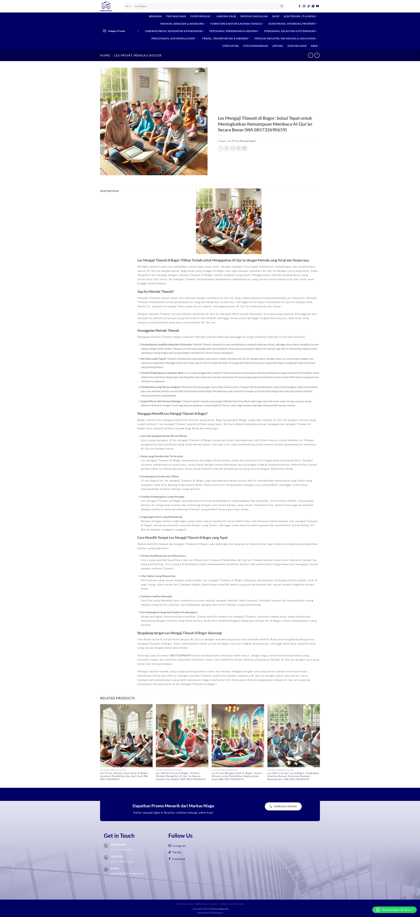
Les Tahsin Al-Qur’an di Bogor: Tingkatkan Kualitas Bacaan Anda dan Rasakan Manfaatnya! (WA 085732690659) (293, 776)
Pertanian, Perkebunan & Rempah (233, 31)
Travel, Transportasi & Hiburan (225, 38)
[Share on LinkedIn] (244, 148)
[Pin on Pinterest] (238, 148)
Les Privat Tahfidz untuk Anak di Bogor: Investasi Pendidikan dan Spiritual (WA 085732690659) (124, 776)
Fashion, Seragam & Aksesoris (182, 23)
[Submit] (282, 6)
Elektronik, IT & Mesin (299, 16)
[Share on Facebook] (220, 148)
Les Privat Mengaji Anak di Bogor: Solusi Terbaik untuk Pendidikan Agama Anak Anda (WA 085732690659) (237, 776)
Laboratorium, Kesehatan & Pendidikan (174, 31)
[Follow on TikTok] (308, 6)
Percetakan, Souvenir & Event (173, 38)
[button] (394, 909)
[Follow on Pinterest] (313, 6)
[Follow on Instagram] (304, 6)
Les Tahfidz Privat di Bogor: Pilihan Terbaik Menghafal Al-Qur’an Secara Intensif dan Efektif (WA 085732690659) (181, 776)
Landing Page (226, 16)
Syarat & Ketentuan (232, 904)
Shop (275, 16)
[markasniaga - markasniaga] (109, 6)
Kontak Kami (297, 45)
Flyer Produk (200, 16)
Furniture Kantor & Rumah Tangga (236, 23)
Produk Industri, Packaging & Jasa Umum (285, 38)
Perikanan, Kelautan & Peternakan (289, 31)
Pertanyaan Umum (206, 904)
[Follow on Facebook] (299, 6)
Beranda (155, 16)
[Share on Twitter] (226, 148)
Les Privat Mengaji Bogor (138, 55)
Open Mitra (230, 45)
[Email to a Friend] (232, 148)
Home (105, 55)
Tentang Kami (176, 16)
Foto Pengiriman (255, 45)
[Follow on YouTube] (317, 6)
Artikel (277, 45)
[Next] (319, 746)
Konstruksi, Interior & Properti (292, 23)
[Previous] (100, 746)
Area (314, 45)
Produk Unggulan (254, 16)
